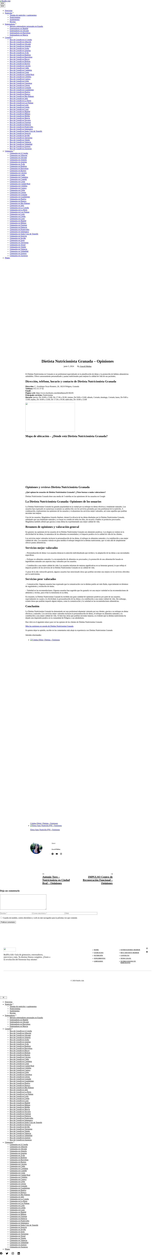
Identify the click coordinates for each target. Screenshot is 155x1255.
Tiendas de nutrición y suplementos (23, 15)
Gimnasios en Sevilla (18, 238)
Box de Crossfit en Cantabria (21, 70)
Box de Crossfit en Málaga (20, 114)
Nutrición (8, 13)
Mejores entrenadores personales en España (26, 26)
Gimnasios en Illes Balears (20, 203)
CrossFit (8, 37)
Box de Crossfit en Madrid (20, 112)
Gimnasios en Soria (17, 240)
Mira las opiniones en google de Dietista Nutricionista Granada (49, 626)
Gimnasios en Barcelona (19, 168)
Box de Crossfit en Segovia (20, 133)
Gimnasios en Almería (18, 160)
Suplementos (14, 20)
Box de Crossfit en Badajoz (20, 55)
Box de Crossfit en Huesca (20, 94)
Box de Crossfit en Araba (19, 48)
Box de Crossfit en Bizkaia (20, 61)
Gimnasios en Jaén (17, 206)
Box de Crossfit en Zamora (20, 146)
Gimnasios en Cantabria (19, 177)
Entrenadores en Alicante (19, 31)
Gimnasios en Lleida (17, 216)
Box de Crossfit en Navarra (20, 120)
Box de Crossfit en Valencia (20, 142)
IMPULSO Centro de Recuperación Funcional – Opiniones (98, 880)
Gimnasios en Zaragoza (19, 256)
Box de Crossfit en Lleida (19, 107)
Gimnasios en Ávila (17, 164)
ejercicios (98, 952)
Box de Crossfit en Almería (20, 46)
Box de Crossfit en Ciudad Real (22, 74)
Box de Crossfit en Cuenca (20, 79)
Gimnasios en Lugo (17, 219)
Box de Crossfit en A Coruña (21, 40)
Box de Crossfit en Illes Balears (22, 96)
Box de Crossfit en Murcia (20, 118)
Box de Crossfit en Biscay (20, 59)
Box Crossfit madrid (130, 952)
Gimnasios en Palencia (18, 227)
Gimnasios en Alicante (18, 158)
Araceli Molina (85, 366)
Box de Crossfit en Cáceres (20, 66)
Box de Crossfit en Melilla (20, 116)
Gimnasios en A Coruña (19, 153)
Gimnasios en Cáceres (18, 173)
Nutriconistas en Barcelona (128, 962)
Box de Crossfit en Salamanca (21, 129)
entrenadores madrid (130, 949)
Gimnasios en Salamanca (19, 232)
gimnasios (98, 961)
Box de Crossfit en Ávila (19, 53)
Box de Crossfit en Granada (20, 88)
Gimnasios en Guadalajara (20, 197)
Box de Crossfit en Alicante (20, 44)
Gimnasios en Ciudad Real (20, 184)
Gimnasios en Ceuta (17, 182)
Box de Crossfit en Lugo (19, 109)
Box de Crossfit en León (19, 105)
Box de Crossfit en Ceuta (19, 72)
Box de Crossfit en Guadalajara (22, 90)
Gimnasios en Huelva (18, 199)
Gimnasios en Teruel (17, 245)
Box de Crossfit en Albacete (20, 42)
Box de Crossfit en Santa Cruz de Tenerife (26, 131)
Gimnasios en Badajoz (18, 166)
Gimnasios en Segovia (18, 236)
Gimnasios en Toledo (18, 247)
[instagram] (147, 948)
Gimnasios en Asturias (18, 162)
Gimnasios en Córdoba (18, 186)
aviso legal (126, 958)
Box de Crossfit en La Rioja (20, 101)
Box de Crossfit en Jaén (19, 98)
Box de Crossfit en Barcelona (21, 57)
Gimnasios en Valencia (18, 249)
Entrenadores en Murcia (19, 35)
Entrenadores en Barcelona (20, 33)
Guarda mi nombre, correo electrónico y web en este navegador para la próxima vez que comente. (40, 918)
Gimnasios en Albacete (18, 155)
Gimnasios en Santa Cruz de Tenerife (24, 234)
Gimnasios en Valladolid (19, 251)
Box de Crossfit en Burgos (20, 64)
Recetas (13, 22)
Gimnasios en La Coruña (19, 208)
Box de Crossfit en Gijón (19, 81)
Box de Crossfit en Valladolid (21, 144)
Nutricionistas (15, 17)
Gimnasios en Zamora (18, 253)
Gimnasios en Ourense (18, 225)
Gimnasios (9, 151)
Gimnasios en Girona (18, 192)
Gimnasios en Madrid (18, 221)
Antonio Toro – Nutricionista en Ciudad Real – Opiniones (56, 880)
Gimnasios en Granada (18, 195)
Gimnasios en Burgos (18, 171)
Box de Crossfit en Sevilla (20, 136)
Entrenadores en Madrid (19, 28)
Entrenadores (10, 24)
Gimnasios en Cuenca (18, 188)
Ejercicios (8, 11)
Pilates (7, 258)
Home (96, 949)
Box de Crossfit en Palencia (20, 125)
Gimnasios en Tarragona (19, 243)
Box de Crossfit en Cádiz (19, 68)
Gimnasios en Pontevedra (19, 229)
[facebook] (147, 952)
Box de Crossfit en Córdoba (20, 77)
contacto (125, 955)
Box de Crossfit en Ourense (20, 122)
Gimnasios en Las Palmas (19, 212)
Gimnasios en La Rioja (18, 210)
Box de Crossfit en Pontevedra (21, 127)
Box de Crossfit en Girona (20, 85)
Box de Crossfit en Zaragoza (21, 149)
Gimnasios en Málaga (18, 223)
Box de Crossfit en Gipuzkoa (21, 83)
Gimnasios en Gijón (17, 190)
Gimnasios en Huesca (18, 201)
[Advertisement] (77, 278)
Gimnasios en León (17, 214)
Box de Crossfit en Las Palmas (21, 103)
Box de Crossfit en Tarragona (21, 138)
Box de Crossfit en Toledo (20, 140)
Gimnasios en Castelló (18, 179)
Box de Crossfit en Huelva (20, 92)
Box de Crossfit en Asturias (20, 51)
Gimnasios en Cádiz (17, 175)
